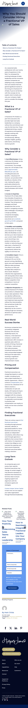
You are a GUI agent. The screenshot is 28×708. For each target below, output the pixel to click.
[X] (11, 628)
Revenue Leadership (15, 616)
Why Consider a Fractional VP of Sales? (14, 50)
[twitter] (2, 700)
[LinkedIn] (16, 628)
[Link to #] (23, 3)
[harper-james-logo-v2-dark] (10, 1)
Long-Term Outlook (8, 59)
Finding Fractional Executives (11, 56)
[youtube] (4, 700)
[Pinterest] (21, 628)
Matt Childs (9, 612)
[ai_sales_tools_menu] (14, 637)
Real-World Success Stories (10, 53)
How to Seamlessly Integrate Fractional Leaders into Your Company (21, 530)
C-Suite (8, 618)
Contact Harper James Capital (14, 488)
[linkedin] (7, 700)
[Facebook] (5, 628)
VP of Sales (14, 618)
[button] (3, 528)
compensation (15, 382)
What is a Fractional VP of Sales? (12, 48)
